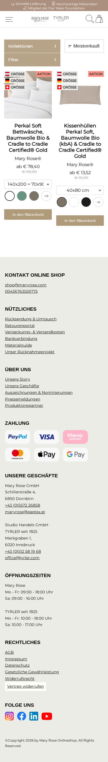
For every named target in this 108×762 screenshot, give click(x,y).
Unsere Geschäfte (22, 385)
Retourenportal (20, 325)
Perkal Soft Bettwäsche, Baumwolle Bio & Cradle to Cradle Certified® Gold (28, 138)
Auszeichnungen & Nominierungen (39, 392)
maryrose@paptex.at (25, 511)
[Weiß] (10, 196)
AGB (9, 652)
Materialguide (18, 345)
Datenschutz (17, 665)
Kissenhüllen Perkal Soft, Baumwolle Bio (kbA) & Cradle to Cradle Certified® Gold (80, 141)
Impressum (16, 658)
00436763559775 (21, 291)
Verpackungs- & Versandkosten (35, 331)
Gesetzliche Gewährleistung (32, 671)
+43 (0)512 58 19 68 (23, 551)
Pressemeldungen (22, 399)
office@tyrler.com (22, 557)
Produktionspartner (24, 405)
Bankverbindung (21, 338)
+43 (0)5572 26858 (22, 505)
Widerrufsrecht (20, 678)
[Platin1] (34, 196)
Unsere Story (17, 379)
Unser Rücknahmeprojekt (30, 351)
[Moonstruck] (22, 196)
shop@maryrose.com (26, 284)
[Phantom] (86, 202)
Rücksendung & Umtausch (30, 318)
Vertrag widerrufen (25, 686)
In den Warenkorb (28, 214)
